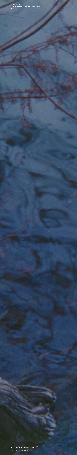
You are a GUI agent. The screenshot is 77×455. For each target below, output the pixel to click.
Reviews (27, 6)
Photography (19, 6)
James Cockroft (15, 4)
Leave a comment (31, 450)
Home (12, 6)
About (38, 6)
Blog (33, 6)
